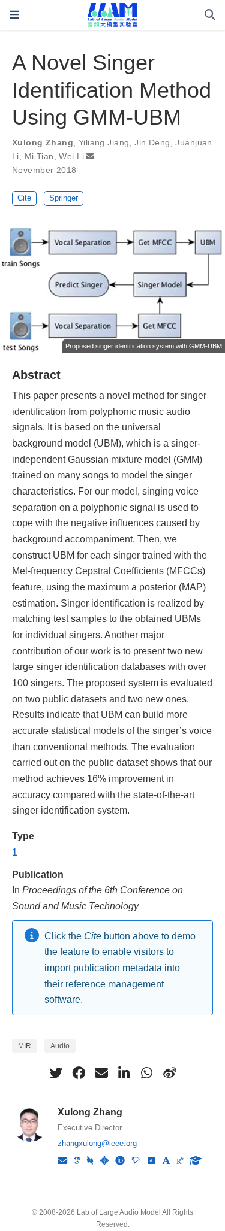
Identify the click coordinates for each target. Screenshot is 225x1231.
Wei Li (71, 156)
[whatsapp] (147, 1073)
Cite (24, 197)
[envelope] (101, 1073)
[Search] (210, 15)
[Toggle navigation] (14, 15)
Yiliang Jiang (104, 142)
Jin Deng (152, 142)
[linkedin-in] (124, 1073)
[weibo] (170, 1073)
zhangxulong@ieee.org (97, 1143)
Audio (60, 1046)
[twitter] (56, 1073)
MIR (24, 1046)
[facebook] (79, 1073)
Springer (63, 197)
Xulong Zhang (42, 142)
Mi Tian (39, 156)
